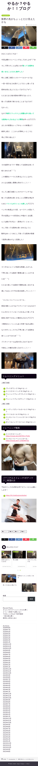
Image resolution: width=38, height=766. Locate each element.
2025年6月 (6, 656)
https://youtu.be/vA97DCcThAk (18, 436)
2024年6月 (6, 681)
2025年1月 (6, 667)
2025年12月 (7, 644)
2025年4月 (6, 660)
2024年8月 (6, 677)
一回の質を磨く (8, 616)
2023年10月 (7, 698)
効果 (12, 531)
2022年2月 (6, 739)
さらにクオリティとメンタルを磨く (15, 610)
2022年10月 (7, 722)
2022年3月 (6, 737)
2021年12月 (7, 743)
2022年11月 (7, 720)
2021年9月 (6, 749)
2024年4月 (6, 685)
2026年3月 (6, 638)
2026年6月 (6, 632)
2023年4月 (6, 710)
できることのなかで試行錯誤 (13, 614)
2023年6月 (6, 706)
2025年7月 (6, 654)
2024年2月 (6, 689)
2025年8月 (6, 652)
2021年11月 (7, 745)
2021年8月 (6, 751)
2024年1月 (6, 691)
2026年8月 (6, 627)
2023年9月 (6, 700)
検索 (4, 595)
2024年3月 (6, 687)
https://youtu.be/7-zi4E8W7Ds (17, 440)
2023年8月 (6, 702)
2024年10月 (7, 673)
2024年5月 (6, 683)
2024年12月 (7, 669)
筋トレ (17, 531)
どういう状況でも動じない (12, 612)
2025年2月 (6, 665)
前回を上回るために (10, 618)
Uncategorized (5, 15)
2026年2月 (6, 640)
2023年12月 (7, 693)
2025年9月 (6, 650)
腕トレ (24, 531)
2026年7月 (6, 630)
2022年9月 (6, 724)
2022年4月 (6, 735)
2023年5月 (6, 708)
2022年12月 (7, 718)
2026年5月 (6, 634)
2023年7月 (6, 704)
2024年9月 (6, 675)
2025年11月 (7, 646)
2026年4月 (6, 636)
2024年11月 (7, 671)
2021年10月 (7, 747)
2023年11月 (7, 696)
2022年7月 (6, 729)
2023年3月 (6, 712)
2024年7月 (6, 679)
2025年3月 (6, 663)
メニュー (5, 531)
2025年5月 (6, 658)
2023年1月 (6, 716)
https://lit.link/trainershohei (16, 495)
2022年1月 (6, 741)
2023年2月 (6, 714)
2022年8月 (6, 726)
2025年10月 (7, 648)
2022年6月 (6, 731)
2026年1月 (6, 642)
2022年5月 (6, 733)
